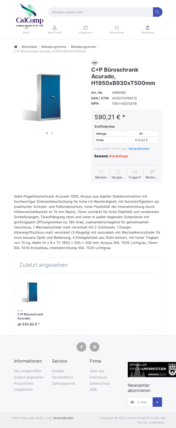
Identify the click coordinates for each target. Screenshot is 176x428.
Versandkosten (138, 148)
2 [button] (52, 133)
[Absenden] (157, 402)
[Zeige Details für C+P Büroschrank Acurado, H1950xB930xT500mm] (32, 291)
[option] (49, 94)
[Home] (15, 46)
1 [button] (47, 133)
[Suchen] (158, 12)
